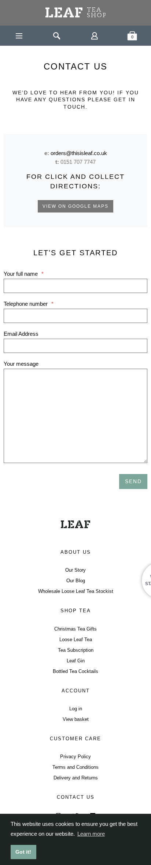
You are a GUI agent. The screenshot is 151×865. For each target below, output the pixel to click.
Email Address (21, 334)
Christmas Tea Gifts (75, 629)
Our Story (75, 570)
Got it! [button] (23, 852)
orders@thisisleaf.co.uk (79, 153)
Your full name (24, 274)
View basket (76, 719)
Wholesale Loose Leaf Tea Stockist (75, 591)
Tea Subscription (75, 650)
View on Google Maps (75, 206)
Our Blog (75, 580)
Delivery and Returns (76, 778)
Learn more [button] (91, 834)
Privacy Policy (75, 756)
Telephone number (29, 304)
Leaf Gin (76, 660)
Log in (75, 708)
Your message (21, 364)
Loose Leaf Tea (75, 639)
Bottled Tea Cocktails (75, 671)
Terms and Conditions (75, 767)
